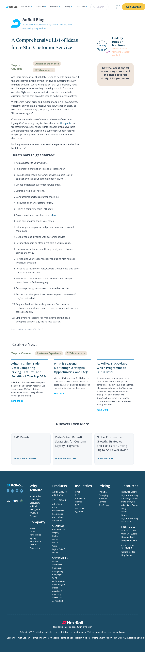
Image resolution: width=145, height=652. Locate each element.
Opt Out (117, 637)
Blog (123, 508)
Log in (118, 6)
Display (55, 532)
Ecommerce (57, 514)
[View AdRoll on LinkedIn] (12, 491)
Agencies (79, 511)
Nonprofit (79, 508)
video (52, 215)
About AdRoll (35, 496)
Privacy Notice (82, 637)
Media (55, 587)
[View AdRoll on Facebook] (8, 491)
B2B (77, 495)
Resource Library (129, 491)
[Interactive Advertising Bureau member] (8, 501)
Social (55, 542)
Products (40, 7)
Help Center (126, 555)
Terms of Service (40, 637)
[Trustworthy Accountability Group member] (21, 501)
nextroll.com (118, 632)
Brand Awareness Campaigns (57, 564)
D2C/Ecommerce (44, 70)
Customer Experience (47, 63)
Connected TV (58, 529)
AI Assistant (57, 601)
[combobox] (99, 7)
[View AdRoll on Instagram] (17, 491)
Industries (54, 7)
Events (124, 511)
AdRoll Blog (33, 19)
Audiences (57, 597)
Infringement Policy (101, 637)
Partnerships (35, 534)
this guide (65, 123)
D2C (77, 505)
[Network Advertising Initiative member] (15, 501)
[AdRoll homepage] (13, 7)
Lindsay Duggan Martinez (118, 41)
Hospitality (80, 498)
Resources (81, 7)
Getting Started (128, 552)
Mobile (55, 536)
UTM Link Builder (129, 533)
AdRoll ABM (57, 495)
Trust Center (23, 637)
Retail (77, 491)
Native (55, 539)
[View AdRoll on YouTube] (21, 491)
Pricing (67, 7)
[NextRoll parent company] (72, 623)
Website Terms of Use (61, 637)
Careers (33, 531)
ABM (54, 507)
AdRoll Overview (59, 491)
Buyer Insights (58, 584)
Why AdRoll (25, 7)
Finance (78, 501)
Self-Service (104, 505)
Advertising (57, 504)
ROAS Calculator (128, 530)
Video (54, 546)
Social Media (58, 510)
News (32, 528)
